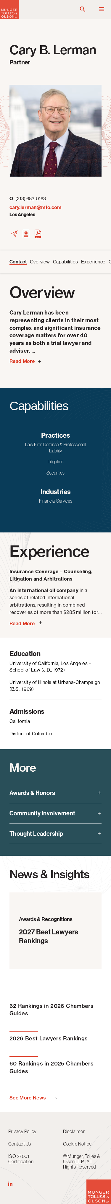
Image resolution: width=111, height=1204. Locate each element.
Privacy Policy (22, 1131)
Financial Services (55, 501)
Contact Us (19, 1143)
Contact (18, 262)
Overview (40, 262)
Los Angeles (22, 214)
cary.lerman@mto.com (35, 207)
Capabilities (65, 262)
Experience (93, 262)
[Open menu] (101, 9)
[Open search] (82, 9)
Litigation (56, 461)
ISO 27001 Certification (20, 1159)
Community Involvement (42, 813)
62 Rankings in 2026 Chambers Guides (51, 1010)
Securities (55, 472)
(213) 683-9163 (27, 199)
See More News (28, 1098)
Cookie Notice (77, 1143)
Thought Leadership (36, 833)
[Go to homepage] (9, 17)
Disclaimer (74, 1131)
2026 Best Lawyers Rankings (48, 1038)
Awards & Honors (32, 792)
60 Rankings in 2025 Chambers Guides (51, 1067)
